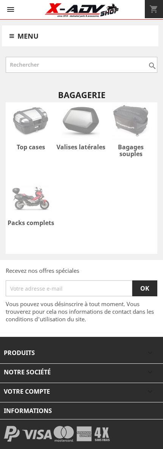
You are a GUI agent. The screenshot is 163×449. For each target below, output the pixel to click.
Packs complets (31, 223)
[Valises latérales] (81, 122)
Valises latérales (80, 147)
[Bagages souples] (131, 122)
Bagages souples (131, 150)
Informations (28, 411)
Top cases (31, 147)
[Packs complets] (31, 198)
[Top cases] (31, 122)
